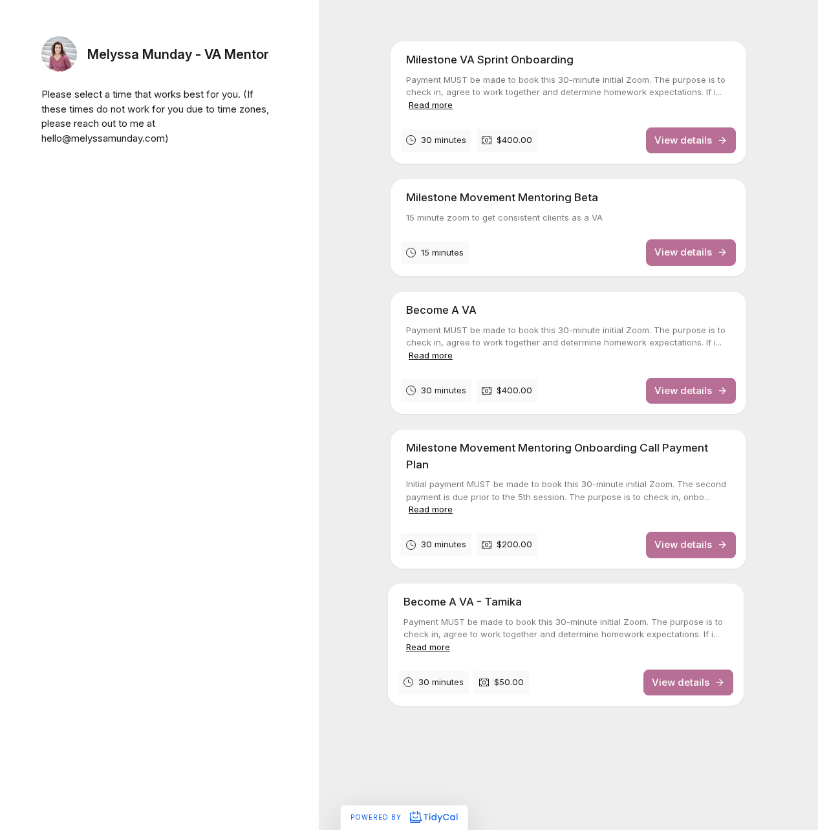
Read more (431, 105)
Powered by (377, 817)
